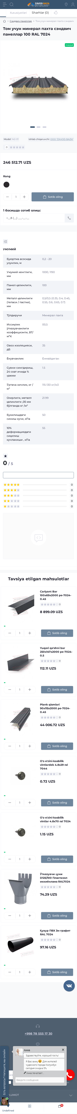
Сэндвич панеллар (21, 21)
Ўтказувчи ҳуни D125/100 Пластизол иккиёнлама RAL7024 (55, 877)
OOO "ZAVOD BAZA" (61, 139)
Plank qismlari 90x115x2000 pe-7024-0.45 (55, 708)
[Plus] (24, 196)
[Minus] (7, 196)
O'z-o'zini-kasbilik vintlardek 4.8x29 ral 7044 (54, 764)
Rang (6, 176)
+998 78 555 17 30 (38, 1033)
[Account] (73, 4)
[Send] (69, 218)
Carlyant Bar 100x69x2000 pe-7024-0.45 (55, 595)
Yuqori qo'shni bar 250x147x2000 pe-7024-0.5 (56, 651)
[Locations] (66, 4)
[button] (32, 127)
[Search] (11, 4)
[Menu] (5, 4)
